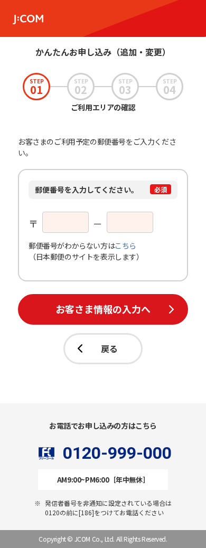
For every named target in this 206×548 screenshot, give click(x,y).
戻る (109, 348)
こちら (125, 245)
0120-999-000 (117, 453)
